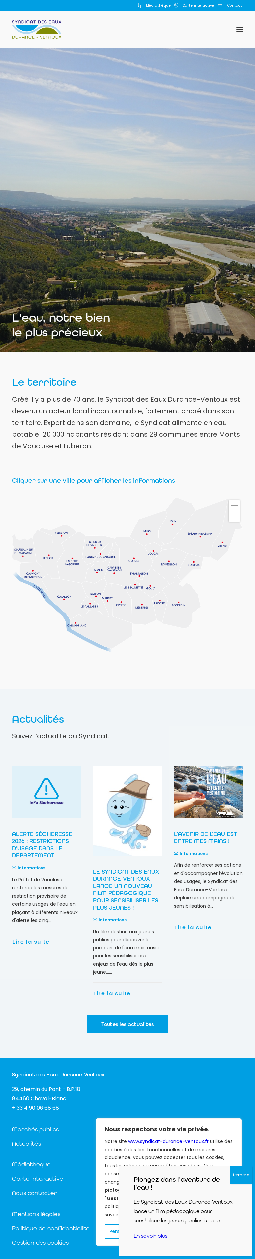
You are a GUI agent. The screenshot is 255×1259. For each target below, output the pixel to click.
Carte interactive (198, 5)
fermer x (241, 1175)
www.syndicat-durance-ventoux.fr (168, 1141)
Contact (234, 5)
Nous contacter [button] (34, 1192)
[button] (239, 29)
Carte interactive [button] (37, 1178)
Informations (31, 920)
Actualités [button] (26, 1143)
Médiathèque (158, 5)
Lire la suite (31, 993)
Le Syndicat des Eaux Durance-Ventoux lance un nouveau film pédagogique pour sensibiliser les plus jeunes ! (45, 889)
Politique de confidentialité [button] (51, 1228)
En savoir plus (150, 1236)
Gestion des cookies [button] (40, 1242)
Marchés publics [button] (35, 1129)
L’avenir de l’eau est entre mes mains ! (124, 837)
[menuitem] (153, 5)
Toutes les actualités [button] (127, 1024)
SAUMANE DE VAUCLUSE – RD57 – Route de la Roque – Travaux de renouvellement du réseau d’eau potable (208, 851)
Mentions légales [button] (36, 1213)
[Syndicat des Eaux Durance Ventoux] (36, 29)
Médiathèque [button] (31, 1164)
